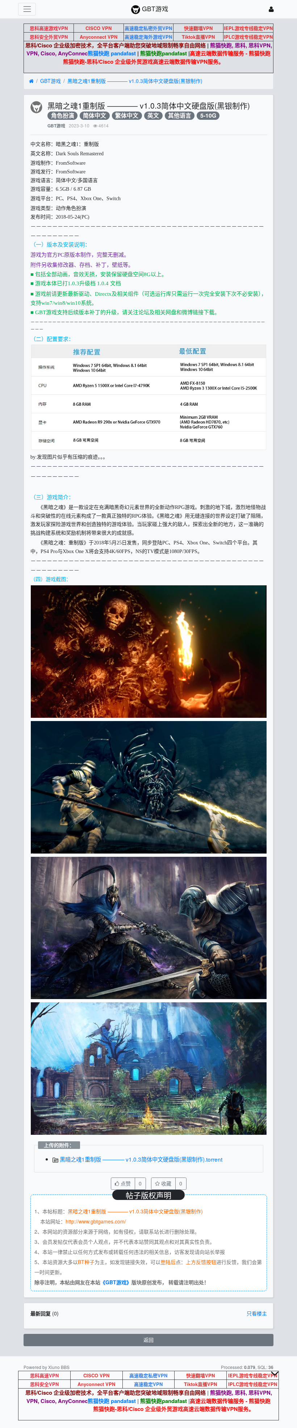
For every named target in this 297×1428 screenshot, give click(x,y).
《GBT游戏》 (115, 1282)
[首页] (31, 81)
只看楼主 (257, 1313)
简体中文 (94, 115)
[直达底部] (280, 1379)
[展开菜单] (27, 9)
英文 (153, 115)
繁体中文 (126, 115)
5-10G (208, 115)
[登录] (271, 9)
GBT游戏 (50, 80)
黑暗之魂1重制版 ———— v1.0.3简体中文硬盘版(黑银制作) (134, 80)
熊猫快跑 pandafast (112, 53)
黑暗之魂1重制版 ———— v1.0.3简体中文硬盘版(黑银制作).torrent (140, 1159)
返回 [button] (148, 1339)
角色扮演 (62, 115)
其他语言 (179, 115)
